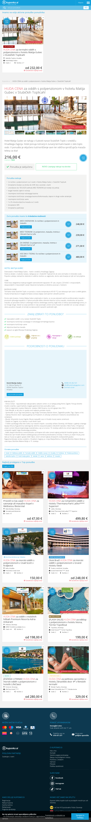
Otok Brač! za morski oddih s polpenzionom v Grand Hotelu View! (66, 563)
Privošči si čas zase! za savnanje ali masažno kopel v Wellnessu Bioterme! (21, 503)
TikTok (58, 789)
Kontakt (52, 753)
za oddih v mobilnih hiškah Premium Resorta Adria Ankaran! (20, 619)
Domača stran (69, 387)
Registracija (6, 800)
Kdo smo (53, 751)
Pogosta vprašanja (8, 809)
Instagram (59, 783)
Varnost (52, 762)
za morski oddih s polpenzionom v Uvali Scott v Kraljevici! (18, 563)
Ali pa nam (82, 734)
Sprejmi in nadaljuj (80, 816)
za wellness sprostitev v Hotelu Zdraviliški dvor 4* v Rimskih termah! (67, 681)
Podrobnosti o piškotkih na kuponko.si (55, 816)
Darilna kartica (7, 805)
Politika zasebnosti (56, 766)
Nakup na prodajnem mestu (60, 757)
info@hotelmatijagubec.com (74, 385)
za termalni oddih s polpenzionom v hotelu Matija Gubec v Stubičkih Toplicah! (22, 52)
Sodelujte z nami (8, 757)
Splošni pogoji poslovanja (59, 755)
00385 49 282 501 (70, 383)
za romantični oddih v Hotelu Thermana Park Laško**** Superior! (66, 503)
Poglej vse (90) (8, 466)
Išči (86, 8)
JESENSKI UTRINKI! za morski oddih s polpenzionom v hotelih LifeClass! (20, 681)
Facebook (59, 778)
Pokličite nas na (58, 734)
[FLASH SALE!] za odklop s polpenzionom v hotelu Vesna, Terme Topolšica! (67, 622)
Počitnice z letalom (56, 760)
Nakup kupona (7, 803)
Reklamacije (6, 807)
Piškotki (52, 764)
